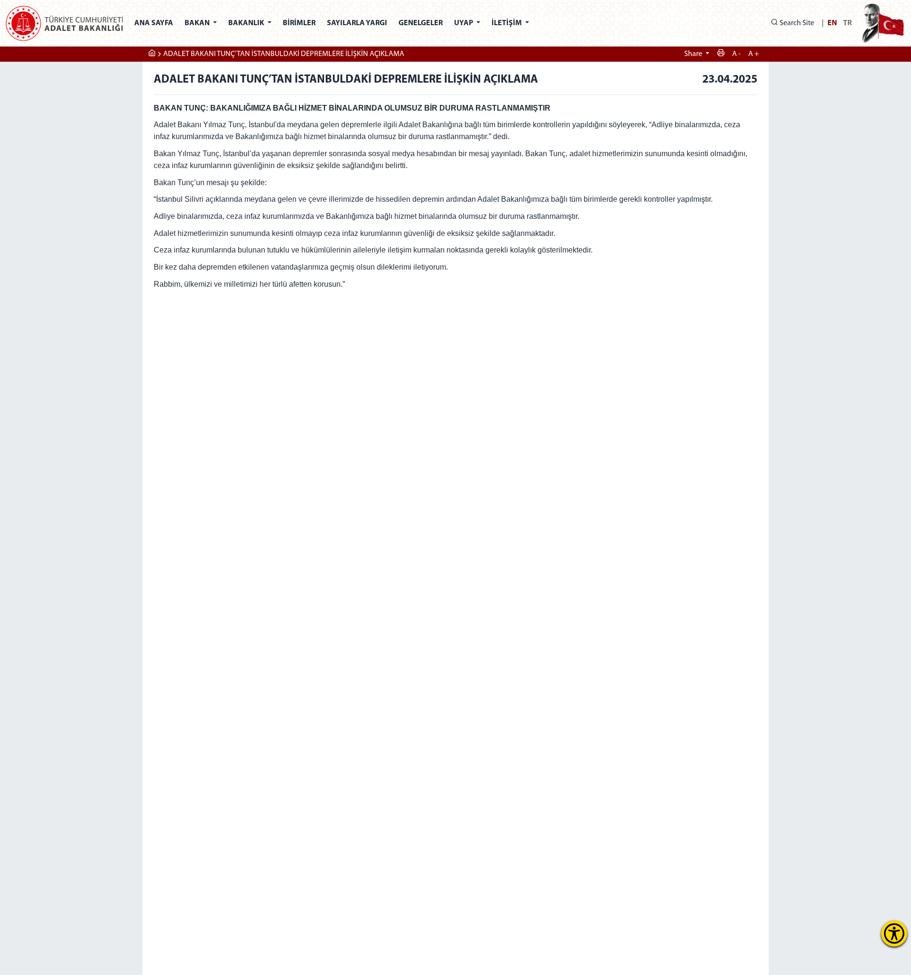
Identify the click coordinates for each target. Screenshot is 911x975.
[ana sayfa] (152, 54)
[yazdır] (720, 54)
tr (847, 23)
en (832, 23)
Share (694, 54)
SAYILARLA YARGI (357, 23)
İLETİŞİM (507, 23)
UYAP (464, 23)
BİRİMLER (299, 23)
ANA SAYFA (153, 23)
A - (736, 54)
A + (753, 54)
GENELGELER (421, 23)
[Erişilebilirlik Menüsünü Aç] (894, 933)
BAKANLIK (247, 23)
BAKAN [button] (198, 23)
